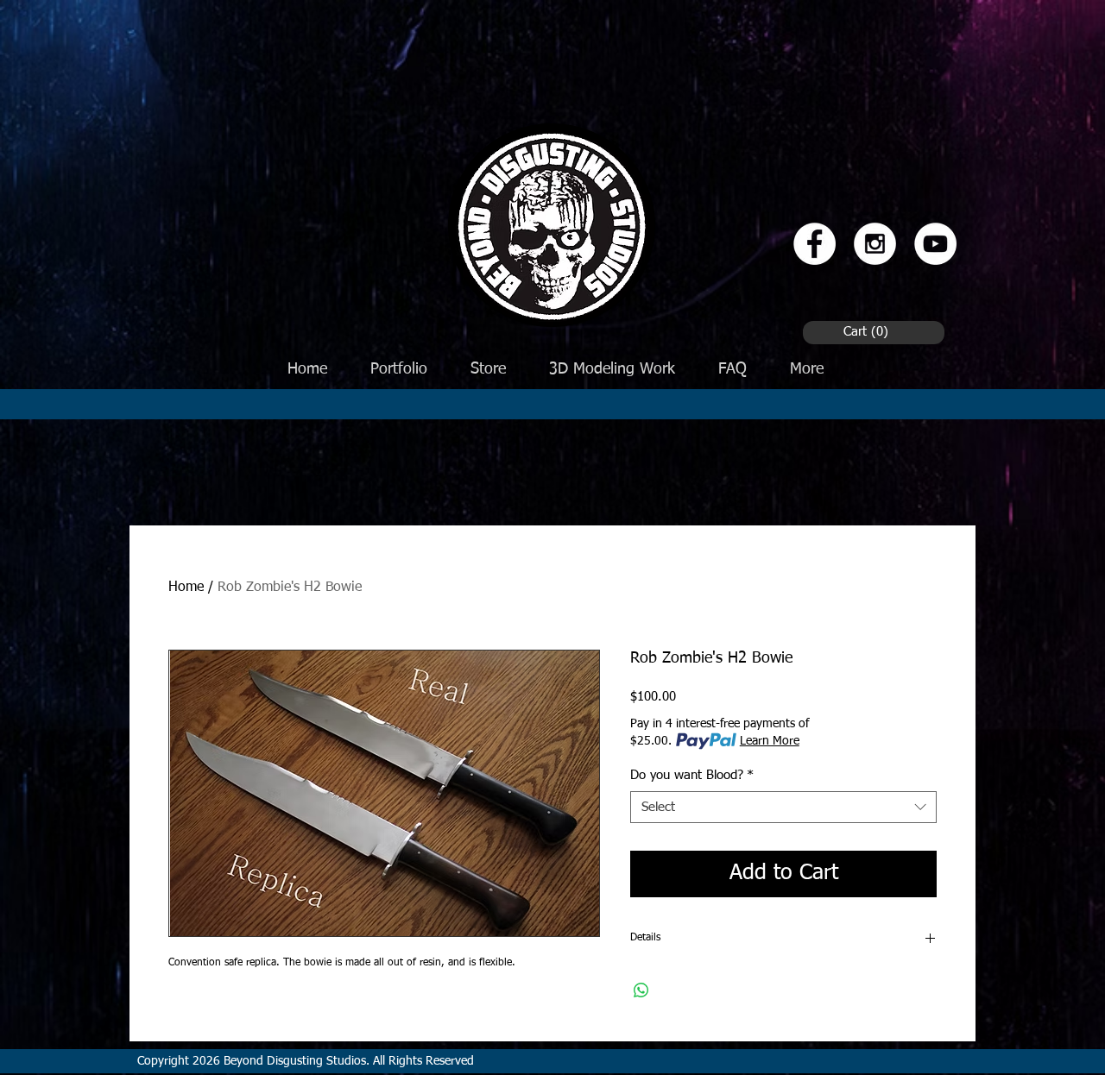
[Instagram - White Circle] (875, 244)
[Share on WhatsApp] (641, 990)
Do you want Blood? (692, 775)
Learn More (769, 741)
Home (186, 587)
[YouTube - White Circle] (935, 244)
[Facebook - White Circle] (814, 244)
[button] (868, 331)
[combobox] (783, 807)
